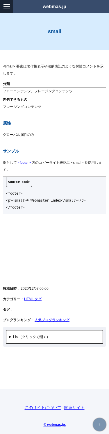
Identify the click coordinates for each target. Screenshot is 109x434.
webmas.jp (54, 6)
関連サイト (74, 407)
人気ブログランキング (52, 320)
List (16, 337)
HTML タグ (33, 299)
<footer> (24, 163)
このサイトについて (43, 407)
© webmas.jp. (55, 424)
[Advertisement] (54, 250)
